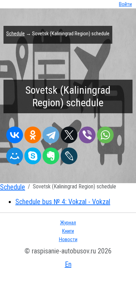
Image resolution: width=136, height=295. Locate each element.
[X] (69, 133)
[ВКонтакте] (14, 133)
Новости (68, 239)
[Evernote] (51, 154)
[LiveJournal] (69, 154)
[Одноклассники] (32, 133)
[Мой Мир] (14, 154)
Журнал (68, 223)
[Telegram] (51, 133)
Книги (68, 231)
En (68, 264)
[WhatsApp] (105, 133)
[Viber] (87, 133)
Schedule (15, 33)
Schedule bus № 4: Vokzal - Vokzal (62, 201)
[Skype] (32, 154)
